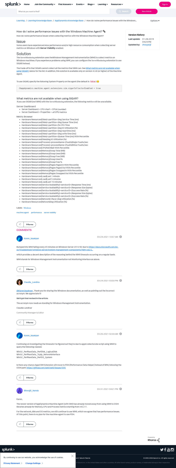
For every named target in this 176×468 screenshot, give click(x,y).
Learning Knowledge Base (40, 20)
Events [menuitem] (79, 4)
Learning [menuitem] (102, 4)
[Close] (72, 456)
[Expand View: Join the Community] (54, 4)
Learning (20, 20)
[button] (120, 237)
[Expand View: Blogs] (94, 4)
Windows (27, 208)
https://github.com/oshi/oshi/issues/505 (46, 367)
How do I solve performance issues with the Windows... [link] (111, 20)
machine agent (22, 212)
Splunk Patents (85, 458)
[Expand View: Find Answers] (72, 4)
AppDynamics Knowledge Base (69, 20)
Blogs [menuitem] (90, 4)
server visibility (50, 212)
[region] (38, 460)
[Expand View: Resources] (122, 4)
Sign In (165, 4)
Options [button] (153, 20)
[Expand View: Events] (83, 4)
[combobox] (73, 11)
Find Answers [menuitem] (64, 4)
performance (36, 212)
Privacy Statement (12, 463)
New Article (146, 11)
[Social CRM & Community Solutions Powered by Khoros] (154, 439)
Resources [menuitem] (116, 4)
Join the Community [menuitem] (44, 4)
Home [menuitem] (27, 4)
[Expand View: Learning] (107, 4)
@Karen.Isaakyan (24, 290)
